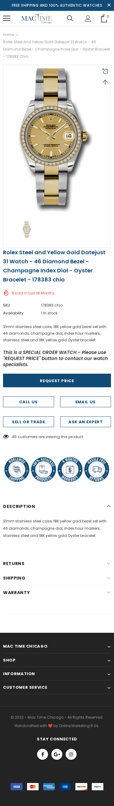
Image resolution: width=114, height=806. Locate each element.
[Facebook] (42, 754)
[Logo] (36, 18)
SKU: (7, 305)
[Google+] (56, 754)
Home (8, 34)
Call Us (28, 402)
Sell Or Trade (28, 422)
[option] (57, 140)
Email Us (85, 402)
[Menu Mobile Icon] (6, 18)
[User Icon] (88, 18)
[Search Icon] (70, 18)
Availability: (13, 313)
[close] (109, 5)
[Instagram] (71, 754)
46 (14, 436)
